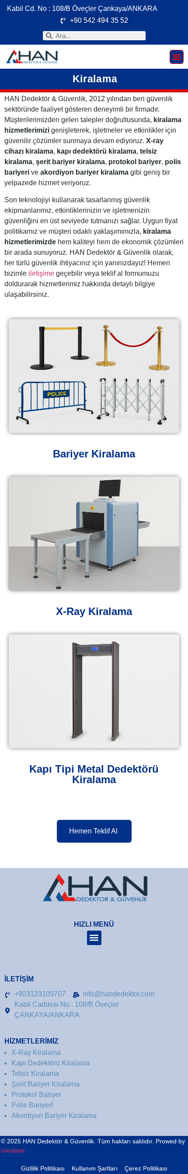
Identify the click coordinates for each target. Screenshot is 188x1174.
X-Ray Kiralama (94, 611)
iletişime (41, 273)
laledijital (12, 1150)
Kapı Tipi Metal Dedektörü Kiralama (94, 774)
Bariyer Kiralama (94, 454)
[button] (177, 57)
